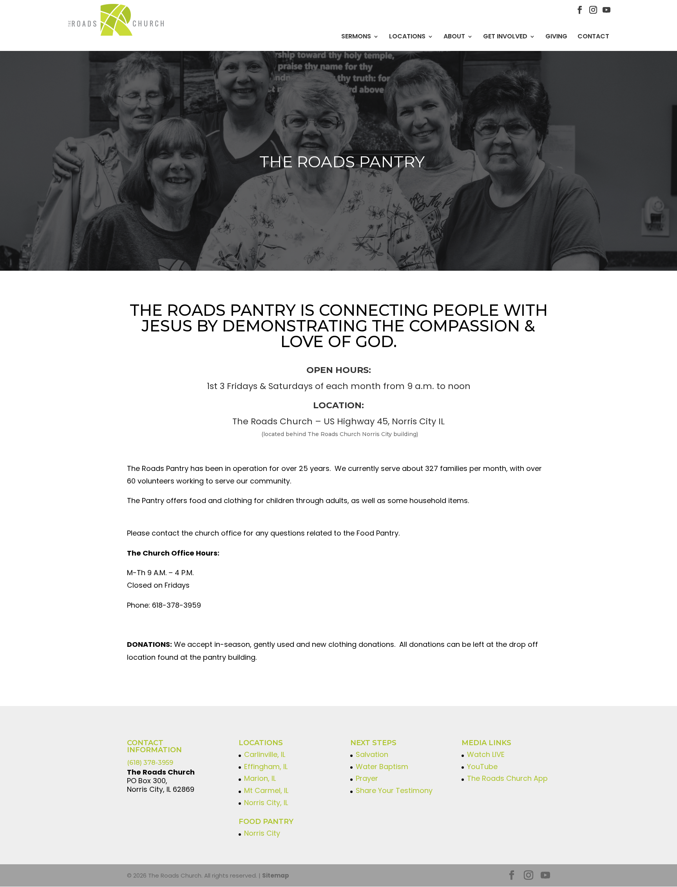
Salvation (372, 754)
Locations (407, 36)
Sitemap (275, 875)
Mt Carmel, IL (266, 790)
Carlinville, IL (264, 754)
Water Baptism (382, 766)
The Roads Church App (507, 778)
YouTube (482, 766)
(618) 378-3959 (150, 762)
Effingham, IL (266, 766)
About (454, 36)
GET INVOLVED (505, 36)
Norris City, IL (266, 802)
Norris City (262, 833)
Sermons (356, 36)
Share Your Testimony (394, 790)
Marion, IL (260, 778)
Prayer (367, 778)
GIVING (556, 36)
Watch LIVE (486, 754)
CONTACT (593, 36)
